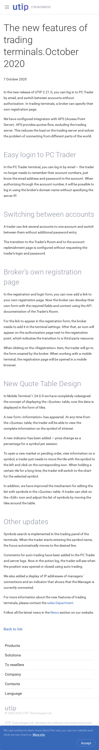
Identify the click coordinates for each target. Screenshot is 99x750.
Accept (86, 743)
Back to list (13, 629)
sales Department (60, 603)
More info (39, 734)
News (54, 612)
